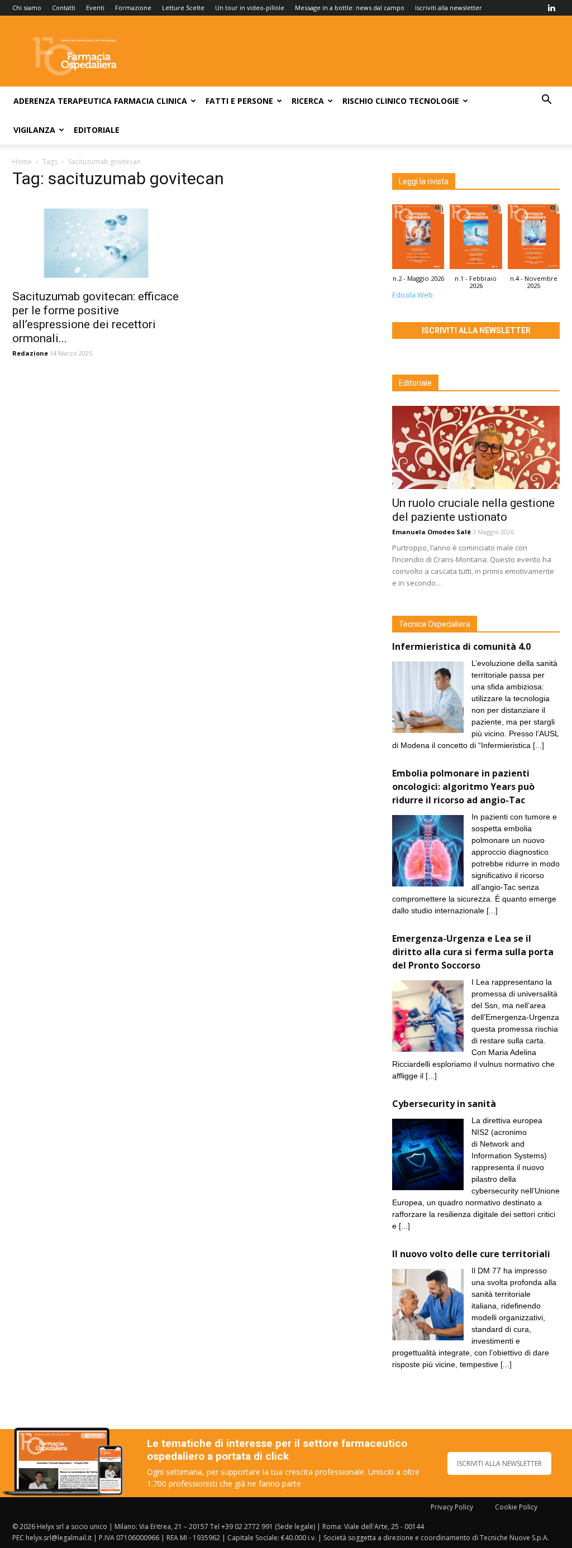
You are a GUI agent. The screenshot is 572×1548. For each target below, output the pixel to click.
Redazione (30, 353)
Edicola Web (412, 295)
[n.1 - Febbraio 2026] (476, 239)
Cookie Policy (516, 1507)
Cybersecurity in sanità (444, 1104)
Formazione (133, 7)
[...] (538, 745)
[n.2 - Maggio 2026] (418, 239)
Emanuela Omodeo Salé (431, 532)
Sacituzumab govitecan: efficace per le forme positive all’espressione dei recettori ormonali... (95, 317)
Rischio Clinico (374, 100)
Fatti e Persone (239, 100)
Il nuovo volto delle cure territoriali (472, 1254)
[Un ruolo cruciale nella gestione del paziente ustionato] (476, 447)
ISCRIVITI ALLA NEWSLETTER (499, 1463)
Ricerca (308, 100)
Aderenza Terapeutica (62, 100)
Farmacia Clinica (150, 100)
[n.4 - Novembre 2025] (534, 239)
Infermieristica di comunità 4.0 (461, 646)
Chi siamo (26, 7)
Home (22, 161)
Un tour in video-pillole (249, 7)
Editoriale (97, 129)
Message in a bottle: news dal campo (349, 7)
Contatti (63, 7)
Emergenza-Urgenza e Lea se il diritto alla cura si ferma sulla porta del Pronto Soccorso (473, 951)
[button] (546, 100)
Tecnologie (434, 100)
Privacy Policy (452, 1507)
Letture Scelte (183, 7)
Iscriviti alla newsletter (448, 7)
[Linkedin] (551, 8)
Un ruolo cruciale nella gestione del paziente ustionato (473, 510)
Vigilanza (34, 129)
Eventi (95, 7)
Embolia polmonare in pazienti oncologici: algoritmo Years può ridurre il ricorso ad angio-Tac (463, 786)
